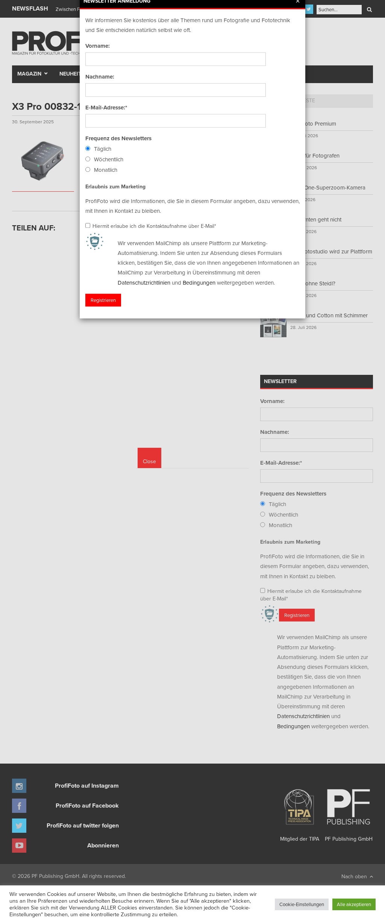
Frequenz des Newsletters (118, 138)
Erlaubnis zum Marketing (115, 186)
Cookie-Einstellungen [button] (301, 904)
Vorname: (97, 46)
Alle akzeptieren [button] (354, 904)
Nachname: (99, 77)
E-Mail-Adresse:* (106, 107)
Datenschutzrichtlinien (144, 282)
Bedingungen (199, 282)
